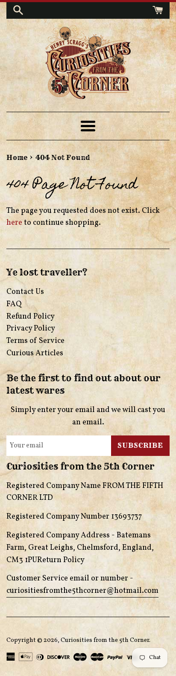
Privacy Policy (30, 328)
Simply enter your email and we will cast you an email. (88, 416)
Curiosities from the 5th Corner (105, 640)
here (14, 223)
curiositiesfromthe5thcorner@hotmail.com (82, 591)
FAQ (13, 304)
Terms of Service (35, 341)
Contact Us (25, 292)
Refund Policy (30, 316)
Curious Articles (34, 353)
